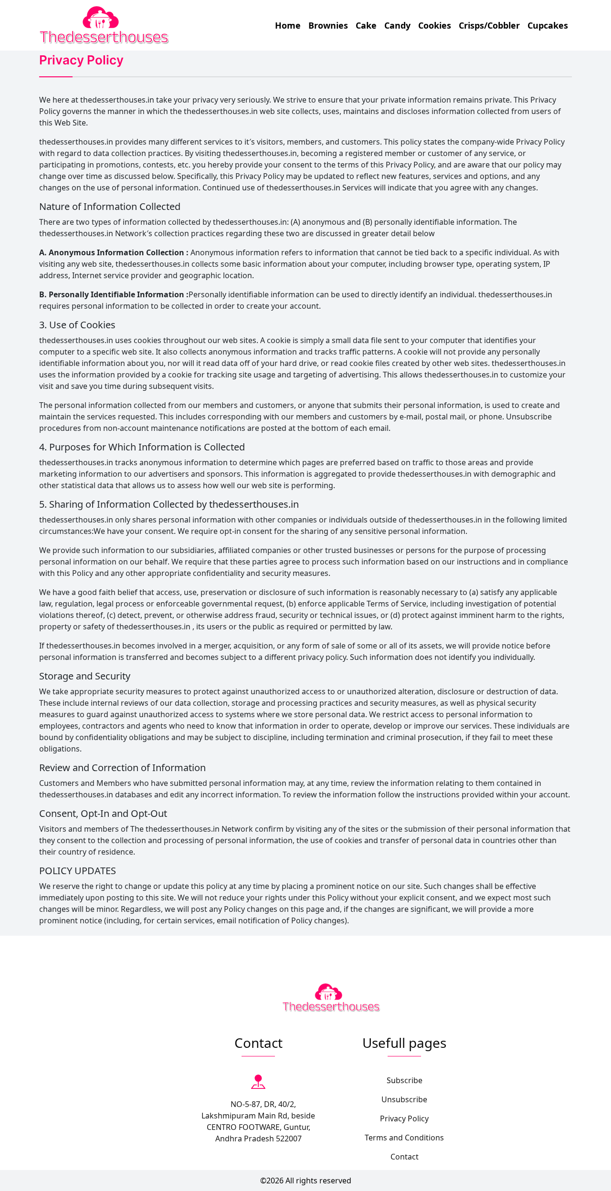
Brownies (328, 25)
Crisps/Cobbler (489, 25)
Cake (366, 25)
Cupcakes (547, 25)
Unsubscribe (404, 1099)
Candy (397, 25)
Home (288, 25)
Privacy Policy (404, 1118)
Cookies (434, 25)
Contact (404, 1156)
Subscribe (404, 1080)
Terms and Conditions (404, 1137)
